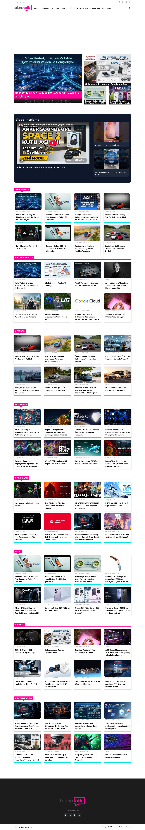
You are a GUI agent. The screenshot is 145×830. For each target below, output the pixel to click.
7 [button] (52, 101)
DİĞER (109, 8)
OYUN (75, 8)
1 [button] (25, 101)
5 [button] (43, 101)
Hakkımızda (112, 827)
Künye (104, 827)
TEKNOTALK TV (85, 8)
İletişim (121, 827)
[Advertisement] (72, 34)
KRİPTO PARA (67, 8)
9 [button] (61, 101)
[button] (16, 76)
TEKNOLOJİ (45, 8)
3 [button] (34, 101)
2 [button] (30, 101)
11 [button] (70, 101)
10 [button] (66, 101)
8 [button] (56, 101)
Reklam (128, 827)
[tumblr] (79, 815)
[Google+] (74, 815)
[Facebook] (66, 815)
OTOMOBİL (56, 8)
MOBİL (35, 8)
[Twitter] (70, 815)
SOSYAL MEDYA (98, 8)
